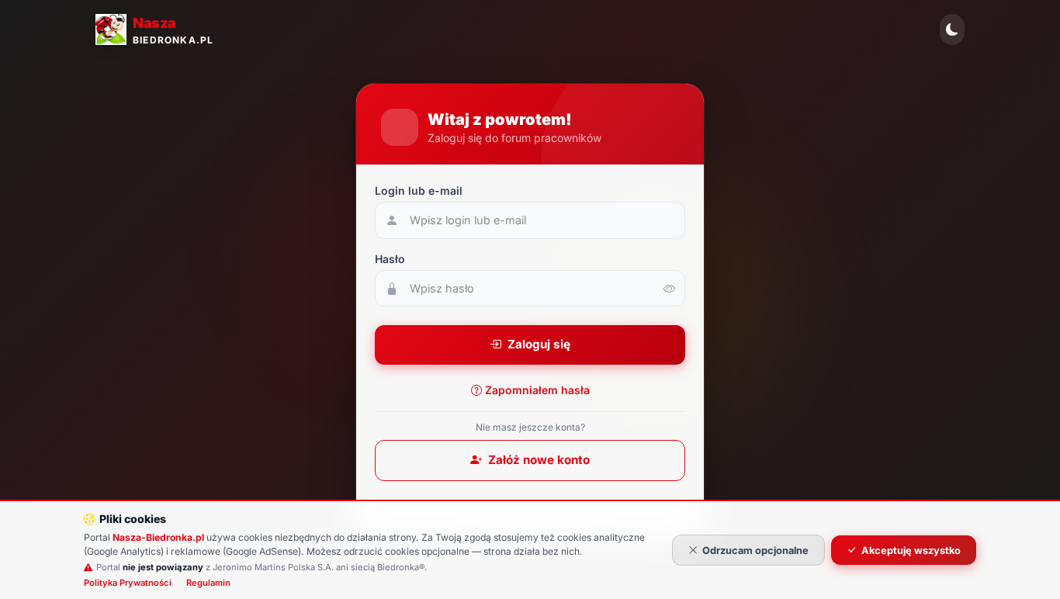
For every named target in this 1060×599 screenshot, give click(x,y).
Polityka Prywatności (127, 582)
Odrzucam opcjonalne (755, 550)
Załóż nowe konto (539, 459)
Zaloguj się (538, 344)
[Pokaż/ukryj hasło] (669, 288)
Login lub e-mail (418, 190)
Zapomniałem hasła (537, 389)
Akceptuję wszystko (911, 550)
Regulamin (208, 582)
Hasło (390, 258)
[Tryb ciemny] (952, 29)
